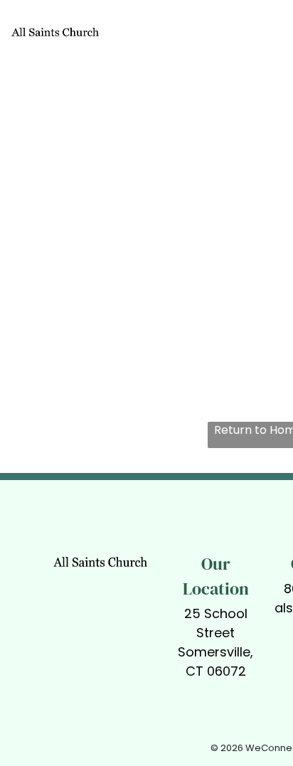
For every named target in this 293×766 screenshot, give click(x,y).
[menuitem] (181, 38)
